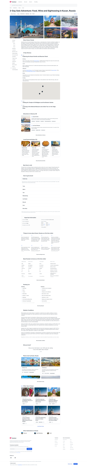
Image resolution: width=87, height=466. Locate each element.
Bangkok (64, 449)
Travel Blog (56, 442)
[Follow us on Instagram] (12, 457)
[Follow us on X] (15, 458)
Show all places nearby (40, 381)
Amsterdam (71, 444)
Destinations (56, 439)
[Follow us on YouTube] (13, 457)
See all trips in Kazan (40, 426)
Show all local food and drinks (40, 160)
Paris (70, 439)
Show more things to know (40, 254)
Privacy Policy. (18, 452)
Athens (64, 444)
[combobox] (43, 5)
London (64, 441)
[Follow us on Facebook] (16, 457)
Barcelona (71, 442)
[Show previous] (22, 348)
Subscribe (29, 448)
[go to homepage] (13, 2)
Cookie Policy (20, 464)
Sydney (64, 447)
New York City (65, 439)
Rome (71, 441)
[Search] (75, 5)
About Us (56, 441)
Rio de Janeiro (72, 449)
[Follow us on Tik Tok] (11, 458)
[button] (40, 56)
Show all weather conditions (40, 340)
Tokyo (64, 442)
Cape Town (71, 447)
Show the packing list (40, 305)
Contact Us (56, 444)
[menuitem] (15, 40)
